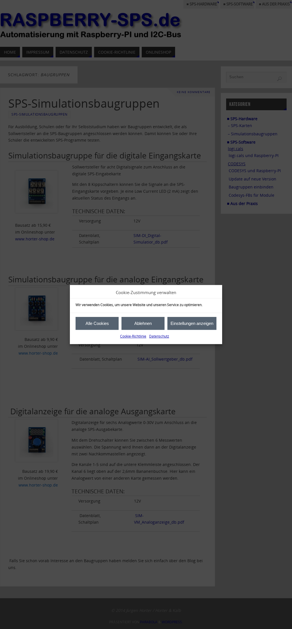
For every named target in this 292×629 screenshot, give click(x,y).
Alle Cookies (97, 323)
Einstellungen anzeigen (192, 323)
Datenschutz (159, 336)
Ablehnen (143, 323)
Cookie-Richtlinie (133, 336)
